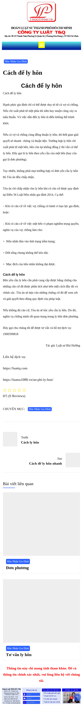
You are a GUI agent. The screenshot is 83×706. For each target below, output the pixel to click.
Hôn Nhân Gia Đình (16, 61)
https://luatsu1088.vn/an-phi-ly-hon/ (28, 380)
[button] (41, 45)
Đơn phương (17, 567)
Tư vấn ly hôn (18, 654)
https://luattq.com (15, 368)
